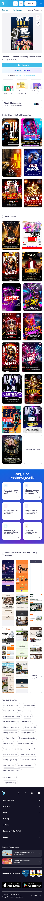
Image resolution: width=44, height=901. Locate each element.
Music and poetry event (12, 727)
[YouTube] (38, 793)
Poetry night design (10, 760)
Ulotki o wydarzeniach (11, 705)
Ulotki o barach (8, 711)
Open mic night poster (28, 749)
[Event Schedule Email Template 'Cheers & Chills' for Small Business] (8, 576)
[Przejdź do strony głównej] (2, 3)
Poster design (8, 743)
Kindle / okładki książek (11, 716)
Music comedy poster (26, 765)
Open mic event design (11, 771)
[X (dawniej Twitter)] (32, 793)
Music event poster (28, 754)
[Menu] (40, 3)
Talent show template (29, 760)
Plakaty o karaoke (24, 711)
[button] (38, 17)
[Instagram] (25, 793)
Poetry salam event (10, 733)
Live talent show (26, 722)
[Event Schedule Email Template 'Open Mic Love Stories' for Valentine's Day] (36, 576)
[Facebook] (18, 793)
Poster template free (25, 743)
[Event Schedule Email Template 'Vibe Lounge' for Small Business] (22, 576)
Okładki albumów (9, 722)
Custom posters (9, 738)
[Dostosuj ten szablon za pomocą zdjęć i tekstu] (22, 33)
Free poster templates (27, 738)
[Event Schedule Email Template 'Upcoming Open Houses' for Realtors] (36, 643)
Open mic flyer (8, 765)
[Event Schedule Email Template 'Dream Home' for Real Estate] (8, 677)
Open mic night (30, 727)
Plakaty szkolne (29, 705)
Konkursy (27, 716)
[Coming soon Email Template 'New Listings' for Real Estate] (22, 610)
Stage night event (27, 733)
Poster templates (9, 749)
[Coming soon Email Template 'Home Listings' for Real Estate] (36, 610)
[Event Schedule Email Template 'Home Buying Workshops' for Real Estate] (22, 643)
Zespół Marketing (9, 783)
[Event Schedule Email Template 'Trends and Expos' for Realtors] (8, 643)
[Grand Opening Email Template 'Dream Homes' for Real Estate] (8, 610)
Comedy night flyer (10, 754)
